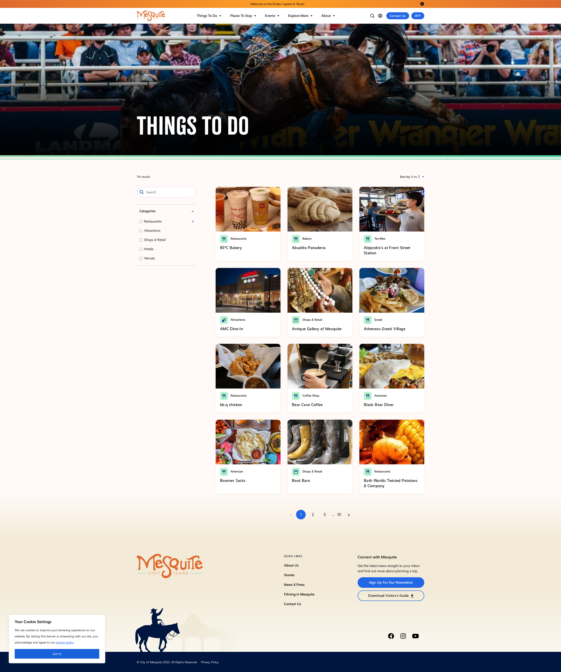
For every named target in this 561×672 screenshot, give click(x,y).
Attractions (152, 230)
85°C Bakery (231, 247)
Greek (377, 319)
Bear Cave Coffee (307, 404)
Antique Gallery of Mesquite (317, 328)
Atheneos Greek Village (384, 328)
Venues (149, 258)
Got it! (57, 654)
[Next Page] (349, 514)
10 (339, 514)
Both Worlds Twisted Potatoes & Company (390, 483)
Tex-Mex (379, 238)
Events (270, 16)
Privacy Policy (210, 662)
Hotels (149, 249)
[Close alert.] (422, 4)
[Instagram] (403, 636)
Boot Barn (301, 480)
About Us (291, 565)
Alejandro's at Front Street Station (387, 250)
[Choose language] (380, 16)
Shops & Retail (155, 240)
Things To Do (207, 16)
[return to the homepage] (170, 565)
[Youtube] (415, 636)
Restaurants (153, 221)
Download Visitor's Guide (388, 596)
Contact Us (398, 16)
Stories (289, 575)
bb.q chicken (231, 404)
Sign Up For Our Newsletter (391, 582)
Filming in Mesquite (299, 594)
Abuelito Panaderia (308, 247)
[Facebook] (390, 636)
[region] (57, 639)
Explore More (298, 16)
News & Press (294, 585)
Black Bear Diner (379, 404)
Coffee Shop (310, 395)
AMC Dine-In (231, 328)
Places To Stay (241, 16)
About (326, 16)
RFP (418, 16)
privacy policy (64, 642)
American (380, 395)
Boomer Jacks (232, 480)
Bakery (307, 238)
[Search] (372, 16)
